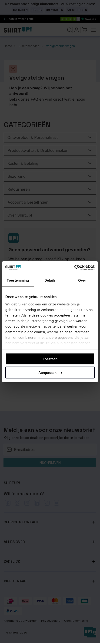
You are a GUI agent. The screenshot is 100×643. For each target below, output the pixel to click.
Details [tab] (50, 280)
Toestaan (50, 359)
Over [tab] (82, 280)
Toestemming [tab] (18, 280)
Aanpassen (47, 372)
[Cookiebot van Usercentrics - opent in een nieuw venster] (74, 267)
